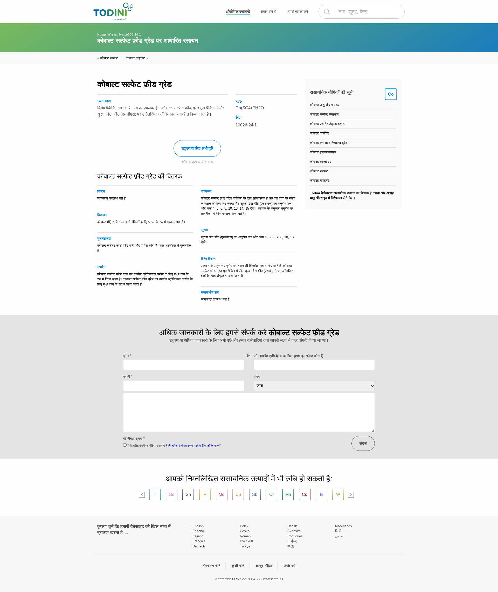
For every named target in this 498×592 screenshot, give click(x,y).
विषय (257, 377)
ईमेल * (127, 356)
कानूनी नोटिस (264, 566)
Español (198, 531)
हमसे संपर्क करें (298, 11)
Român (245, 536)
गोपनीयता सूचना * (134, 438)
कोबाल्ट (112, 35)
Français (198, 541)
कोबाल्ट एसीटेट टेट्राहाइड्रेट (327, 124)
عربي (339, 536)
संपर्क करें (289, 566)
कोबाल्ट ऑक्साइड (320, 161)
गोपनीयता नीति (211, 566)
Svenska (294, 531)
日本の (292, 541)
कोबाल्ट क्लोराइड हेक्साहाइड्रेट (328, 143)
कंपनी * (127, 377)
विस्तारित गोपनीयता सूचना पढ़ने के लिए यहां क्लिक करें (194, 445)
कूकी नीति (238, 566)
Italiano (197, 536)
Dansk (292, 526)
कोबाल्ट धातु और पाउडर (324, 105)
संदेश (363, 443)
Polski (244, 526)
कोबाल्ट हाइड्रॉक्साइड (323, 152)
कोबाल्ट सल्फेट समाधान (324, 114)
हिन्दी (338, 531)
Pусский (246, 541)
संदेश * (248, 356)
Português (295, 536)
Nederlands (343, 526)
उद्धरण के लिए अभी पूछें (197, 148)
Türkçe (245, 546)
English (198, 526)
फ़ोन (288, 356)
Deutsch (198, 546)
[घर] (113, 11)
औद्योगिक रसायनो (238, 11)
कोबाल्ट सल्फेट (107, 58)
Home (101, 35)
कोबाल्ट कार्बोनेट (319, 133)
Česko (245, 531)
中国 (290, 546)
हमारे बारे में (268, 11)
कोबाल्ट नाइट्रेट (137, 58)
